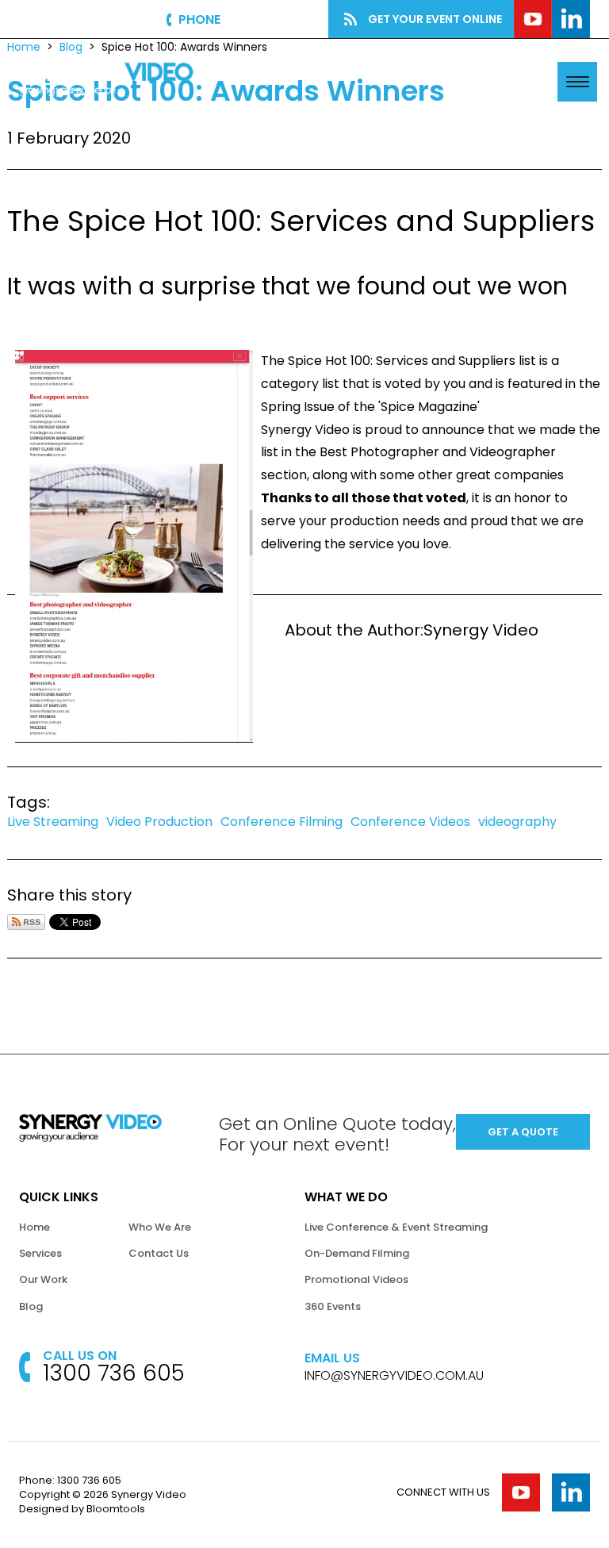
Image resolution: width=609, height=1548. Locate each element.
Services (40, 1253)
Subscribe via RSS (26, 922)
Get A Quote (493, 80)
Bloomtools (115, 1508)
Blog (31, 1306)
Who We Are (159, 1227)
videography (517, 821)
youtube (533, 19)
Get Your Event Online (435, 19)
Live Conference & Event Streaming (396, 1227)
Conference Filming (281, 821)
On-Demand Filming (356, 1253)
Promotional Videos (356, 1279)
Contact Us (158, 1253)
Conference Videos (410, 821)
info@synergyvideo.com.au (394, 1376)
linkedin (571, 19)
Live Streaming (52, 821)
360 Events (332, 1306)
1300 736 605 (266, 19)
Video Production (159, 821)
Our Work (43, 1279)
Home (34, 1227)
